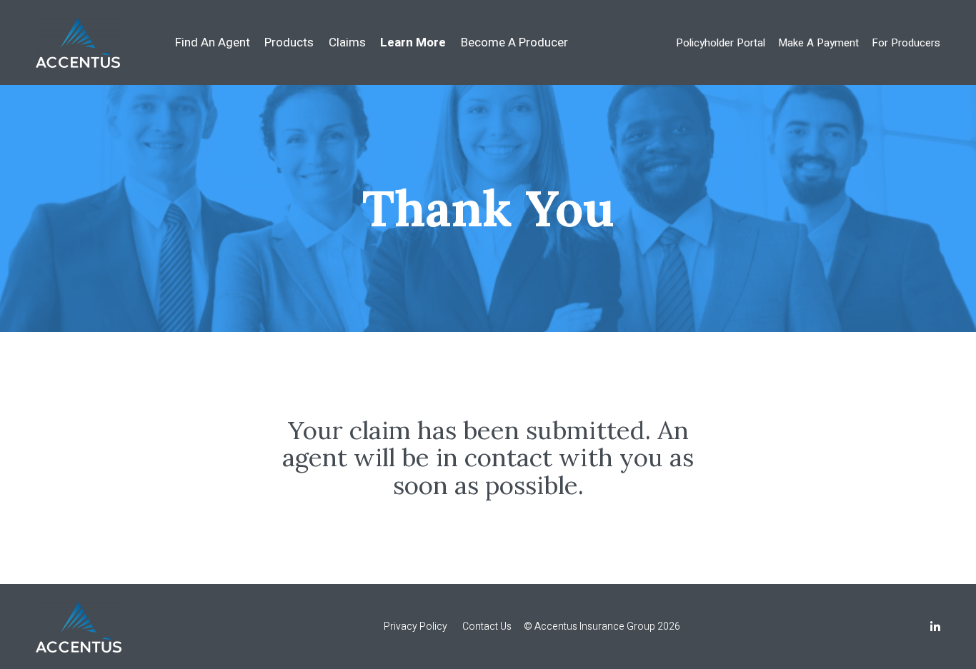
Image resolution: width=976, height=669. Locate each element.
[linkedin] (935, 628)
